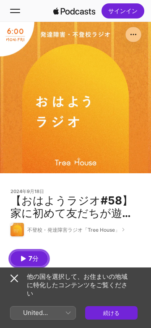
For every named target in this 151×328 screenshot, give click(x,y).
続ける (111, 312)
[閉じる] (14, 278)
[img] (74, 11)
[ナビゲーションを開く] (15, 11)
